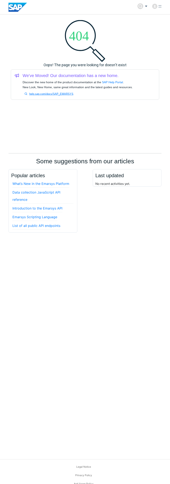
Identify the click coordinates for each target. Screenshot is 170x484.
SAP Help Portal (112, 82)
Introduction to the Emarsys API (37, 208)
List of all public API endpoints (36, 226)
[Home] (17, 7)
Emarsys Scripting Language (34, 217)
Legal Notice (83, 466)
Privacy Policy (83, 475)
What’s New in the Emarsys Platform (40, 184)
